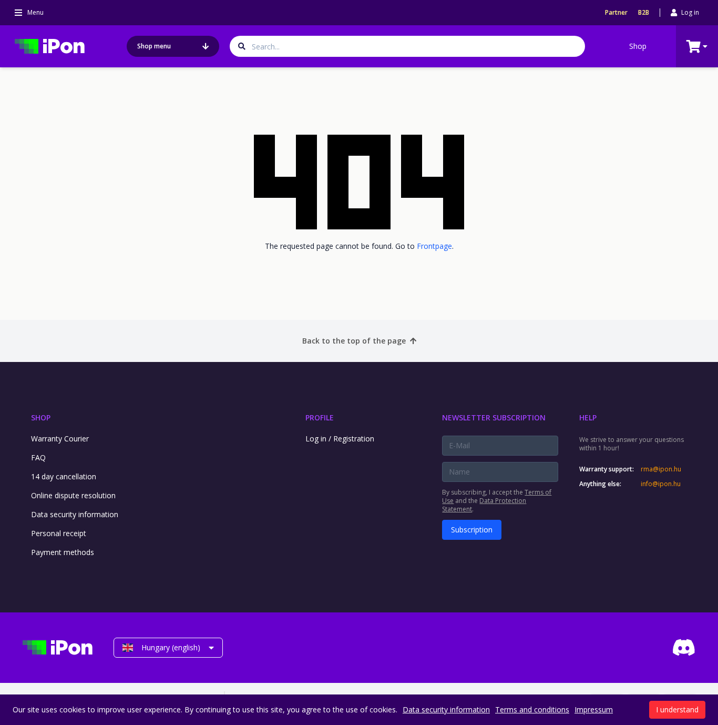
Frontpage (434, 246)
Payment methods (62, 552)
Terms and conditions (532, 709)
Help (588, 417)
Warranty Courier (60, 439)
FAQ (38, 457)
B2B (643, 12)
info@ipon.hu (661, 484)
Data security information (74, 514)
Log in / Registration (339, 439)
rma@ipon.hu (661, 469)
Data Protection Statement (484, 504)
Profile (319, 417)
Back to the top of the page (354, 341)
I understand (677, 709)
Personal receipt (58, 533)
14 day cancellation (63, 476)
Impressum (594, 709)
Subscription (472, 530)
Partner (616, 12)
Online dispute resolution (73, 495)
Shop (638, 46)
